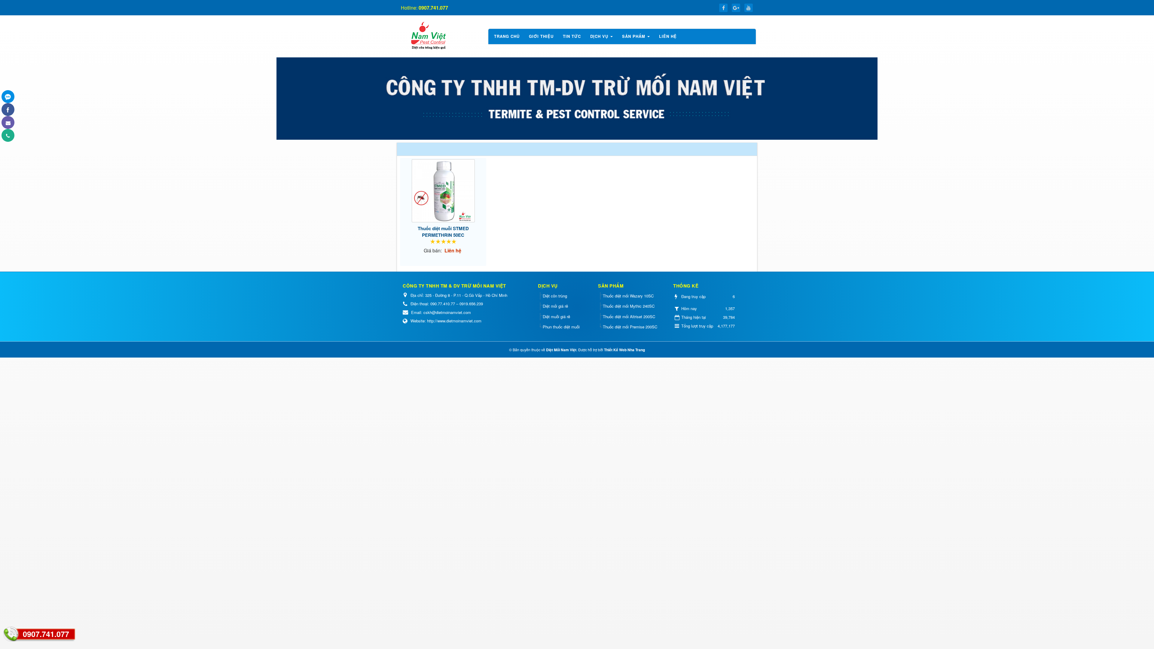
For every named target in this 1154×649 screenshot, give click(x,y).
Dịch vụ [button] (600, 36)
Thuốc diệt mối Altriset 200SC (629, 316)
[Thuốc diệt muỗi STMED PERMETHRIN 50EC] (443, 190)
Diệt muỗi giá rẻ (556, 316)
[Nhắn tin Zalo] (8, 96)
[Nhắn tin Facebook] (8, 109)
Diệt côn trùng (555, 296)
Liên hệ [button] (668, 36)
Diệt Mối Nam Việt (561, 349)
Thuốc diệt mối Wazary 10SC (628, 296)
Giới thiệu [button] (541, 36)
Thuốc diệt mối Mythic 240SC (629, 306)
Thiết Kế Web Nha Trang (624, 349)
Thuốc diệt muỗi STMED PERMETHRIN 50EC (443, 231)
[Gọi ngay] (8, 135)
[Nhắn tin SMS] (8, 122)
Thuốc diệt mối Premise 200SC (630, 327)
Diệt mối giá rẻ (555, 306)
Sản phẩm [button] (634, 36)
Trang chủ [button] (507, 36)
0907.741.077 (46, 634)
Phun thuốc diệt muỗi (561, 327)
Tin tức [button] (572, 36)
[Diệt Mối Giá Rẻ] (428, 35)
